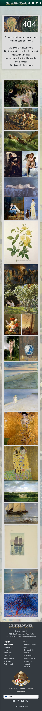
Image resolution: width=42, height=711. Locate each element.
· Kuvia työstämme (29, 658)
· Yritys (6, 650)
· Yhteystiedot (8, 647)
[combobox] (21, 697)
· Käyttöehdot (8, 653)
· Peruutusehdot (9, 658)
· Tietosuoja (7, 656)
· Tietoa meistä (8, 664)
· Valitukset (7, 661)
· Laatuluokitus (27, 656)
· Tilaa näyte (27, 667)
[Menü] (2, 3)
